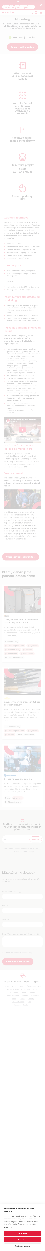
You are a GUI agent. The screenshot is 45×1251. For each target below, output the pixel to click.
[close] (39, 1208)
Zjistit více (8, 1227)
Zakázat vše (22, 1240)
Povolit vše (22, 1234)
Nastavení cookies (22, 1246)
